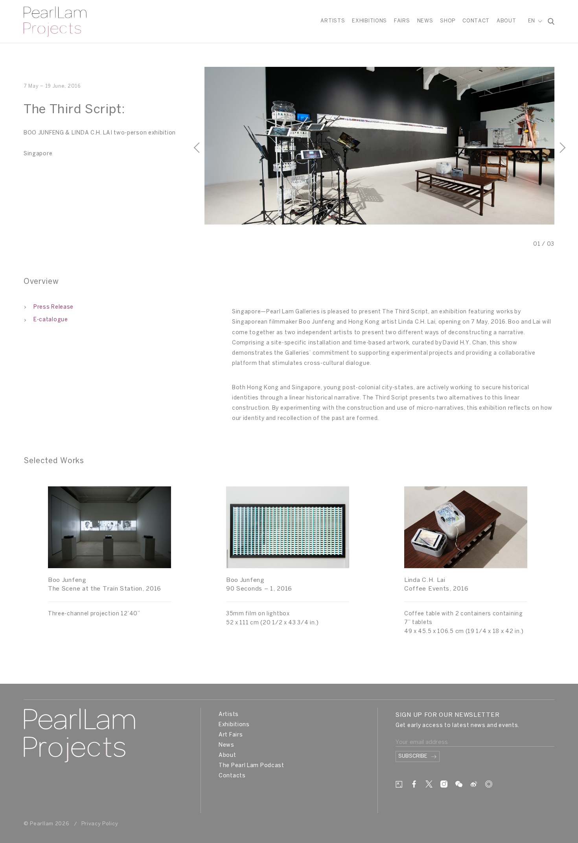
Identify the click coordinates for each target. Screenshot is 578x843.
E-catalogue (50, 319)
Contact (476, 21)
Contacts (232, 776)
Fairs (402, 21)
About (506, 21)
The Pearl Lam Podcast (251, 765)
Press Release (53, 307)
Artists (332, 21)
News (425, 21)
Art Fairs (231, 735)
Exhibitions (369, 21)
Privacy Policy (99, 823)
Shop (447, 21)
